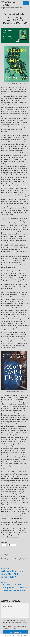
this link (24, 533)
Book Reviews (6, 557)
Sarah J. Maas (23, 559)
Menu (26, 3)
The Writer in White (10, 3)
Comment (23, 618)
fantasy (17, 559)
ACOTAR (5, 559)
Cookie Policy (16, 628)
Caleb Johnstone (7, 555)
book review (11, 559)
